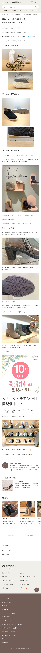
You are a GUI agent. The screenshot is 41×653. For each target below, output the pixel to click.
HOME (3, 14)
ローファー (26, 584)
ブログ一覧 (5, 598)
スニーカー (8, 577)
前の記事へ (11, 535)
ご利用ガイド (6, 617)
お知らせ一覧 (6, 602)
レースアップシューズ (29, 577)
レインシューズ (9, 580)
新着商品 (6, 10)
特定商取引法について (9, 635)
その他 (6, 588)
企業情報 (5, 643)
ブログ (8, 14)
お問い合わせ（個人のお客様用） (12, 624)
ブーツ (25, 573)
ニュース (27, 10)
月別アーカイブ (6, 554)
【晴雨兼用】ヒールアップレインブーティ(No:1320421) (17, 215)
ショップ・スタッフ (7, 550)
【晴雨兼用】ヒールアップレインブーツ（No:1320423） (17, 223)
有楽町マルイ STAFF (17, 22)
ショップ (34, 10)
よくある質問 (6, 620)
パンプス (7, 573)
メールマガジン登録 (8, 613)
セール (25, 588)
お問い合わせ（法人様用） (10, 628)
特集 (20, 10)
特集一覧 (5, 606)
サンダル (25, 580)
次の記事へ (30, 535)
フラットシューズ (9, 584)
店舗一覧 (5, 609)
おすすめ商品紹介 (15, 14)
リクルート (5, 639)
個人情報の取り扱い (8, 632)
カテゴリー (5, 545)
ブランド (14, 10)
